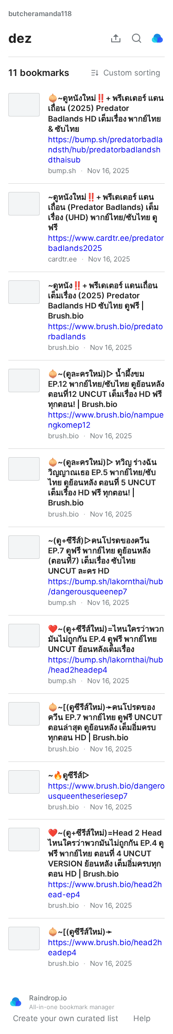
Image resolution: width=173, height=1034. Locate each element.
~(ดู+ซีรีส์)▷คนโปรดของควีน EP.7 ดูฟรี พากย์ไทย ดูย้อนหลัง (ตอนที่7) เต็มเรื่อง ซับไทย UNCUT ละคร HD (85, 542)
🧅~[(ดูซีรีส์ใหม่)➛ (31, 923)
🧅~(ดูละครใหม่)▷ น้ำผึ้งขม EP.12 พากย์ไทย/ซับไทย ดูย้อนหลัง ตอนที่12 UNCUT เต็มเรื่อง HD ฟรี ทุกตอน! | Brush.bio (83, 375)
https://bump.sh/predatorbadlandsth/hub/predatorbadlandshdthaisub (105, 149)
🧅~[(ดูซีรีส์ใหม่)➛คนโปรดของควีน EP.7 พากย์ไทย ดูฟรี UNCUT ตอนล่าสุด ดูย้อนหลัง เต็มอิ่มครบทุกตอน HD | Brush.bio (86, 709)
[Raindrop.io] (157, 38)
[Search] (136, 38)
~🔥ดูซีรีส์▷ (21, 767)
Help (141, 1018)
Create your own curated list (65, 1018)
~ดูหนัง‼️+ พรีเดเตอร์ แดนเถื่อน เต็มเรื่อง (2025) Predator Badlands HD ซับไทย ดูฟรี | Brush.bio (85, 282)
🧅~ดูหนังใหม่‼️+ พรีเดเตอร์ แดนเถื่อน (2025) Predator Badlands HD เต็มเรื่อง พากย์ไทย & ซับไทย (84, 100)
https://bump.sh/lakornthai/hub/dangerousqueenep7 (105, 586)
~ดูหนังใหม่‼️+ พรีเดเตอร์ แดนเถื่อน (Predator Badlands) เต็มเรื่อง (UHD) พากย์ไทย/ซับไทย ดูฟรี (86, 193)
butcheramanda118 (40, 13)
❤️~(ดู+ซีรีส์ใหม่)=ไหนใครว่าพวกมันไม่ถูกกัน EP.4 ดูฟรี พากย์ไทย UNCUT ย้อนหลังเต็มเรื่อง (86, 625)
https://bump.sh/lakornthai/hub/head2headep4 (105, 664)
